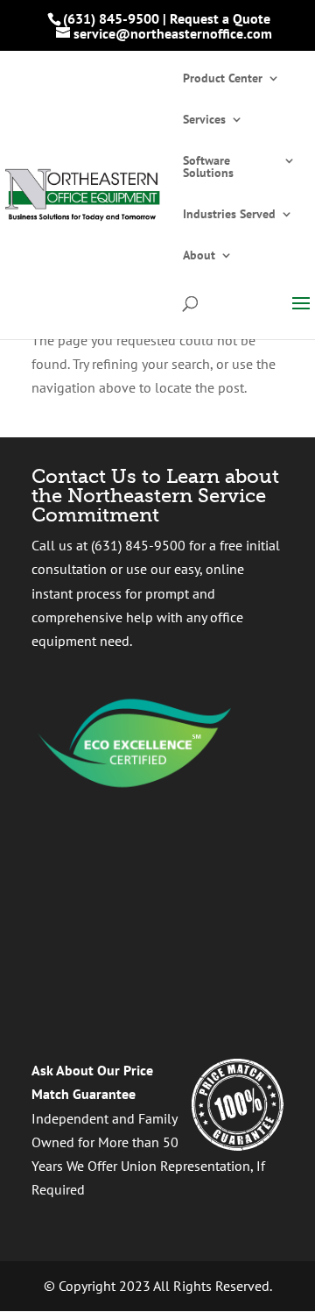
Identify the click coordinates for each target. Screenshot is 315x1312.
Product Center (222, 79)
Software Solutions (208, 167)
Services (204, 120)
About (199, 256)
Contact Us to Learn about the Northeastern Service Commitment (155, 496)
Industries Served (229, 215)
